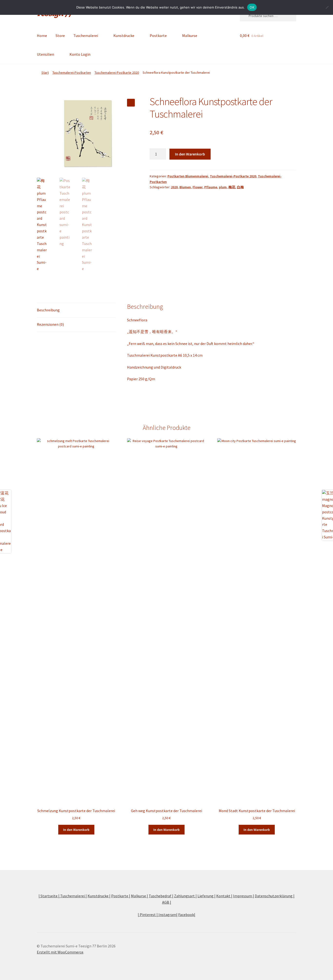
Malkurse (189, 35)
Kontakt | (224, 895)
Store (60, 35)
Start (45, 72)
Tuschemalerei (85, 35)
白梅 (240, 187)
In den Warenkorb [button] (76, 829)
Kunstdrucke (123, 35)
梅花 (231, 187)
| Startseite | (49, 895)
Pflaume (210, 187)
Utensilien (45, 54)
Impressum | (243, 895)
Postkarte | (120, 895)
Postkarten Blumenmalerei (187, 176)
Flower (198, 187)
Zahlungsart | (185, 895)
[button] (131, 103)
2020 (174, 187)
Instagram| (167, 914)
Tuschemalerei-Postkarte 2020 (117, 72)
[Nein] (326, 7)
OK (252, 7)
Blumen (185, 187)
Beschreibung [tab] (48, 310)
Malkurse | (139, 895)
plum (223, 187)
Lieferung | (206, 895)
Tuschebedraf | (161, 895)
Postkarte (158, 35)
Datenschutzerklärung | (274, 895)
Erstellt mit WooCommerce (60, 952)
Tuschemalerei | (73, 895)
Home (42, 35)
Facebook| (186, 914)
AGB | (166, 902)
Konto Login (79, 54)
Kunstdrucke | (99, 895)
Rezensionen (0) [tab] (50, 324)
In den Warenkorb (190, 154)
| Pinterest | (148, 914)
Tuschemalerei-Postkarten (71, 72)
